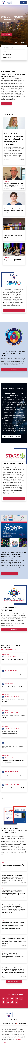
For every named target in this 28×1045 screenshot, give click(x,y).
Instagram (21, 998)
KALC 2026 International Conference (12, 659)
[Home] (7, 2)
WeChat (3, 1002)
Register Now (6, 34)
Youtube (16, 998)
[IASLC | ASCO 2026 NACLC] (16, 43)
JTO (9, 1021)
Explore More (6, 103)
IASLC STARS (16, 1025)
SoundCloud (7, 1002)
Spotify (12, 1002)
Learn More (14, 369)
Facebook (7, 998)
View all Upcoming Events (7, 649)
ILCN (10, 1025)
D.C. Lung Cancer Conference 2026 (12, 686)
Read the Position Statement (11, 436)
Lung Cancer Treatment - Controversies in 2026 (13, 700)
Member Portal (22, 1023)
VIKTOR (14, 1023)
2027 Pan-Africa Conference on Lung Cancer (12, 747)
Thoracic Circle (7, 57)
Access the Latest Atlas (9, 573)
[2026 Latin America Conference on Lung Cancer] (9, 43)
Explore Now (14, 310)
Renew (5, 51)
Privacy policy (18, 1039)
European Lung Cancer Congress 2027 (13, 787)
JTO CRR (14, 1021)
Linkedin (12, 998)
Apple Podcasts (16, 1002)
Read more (19, 162)
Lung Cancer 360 (7, 54)
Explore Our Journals (14, 981)
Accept (4, 1042)
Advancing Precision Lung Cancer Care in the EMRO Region (13, 761)
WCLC (4, 1021)
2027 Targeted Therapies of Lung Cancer (13, 774)
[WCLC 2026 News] (23, 43)
